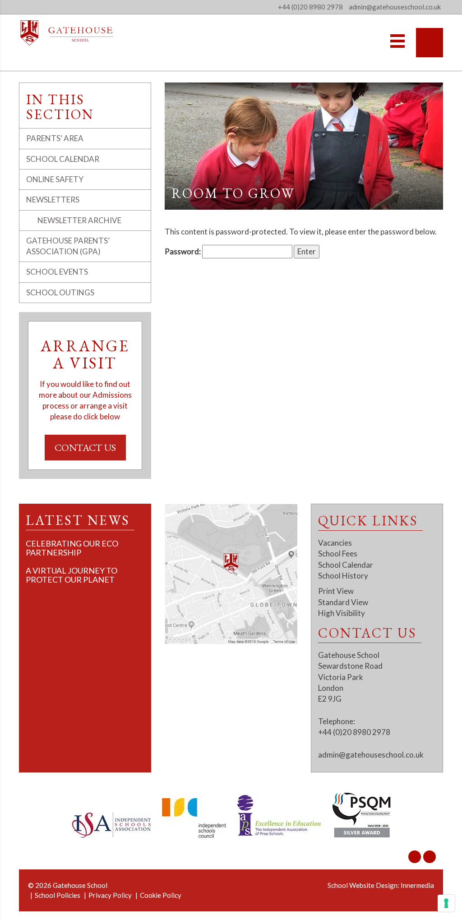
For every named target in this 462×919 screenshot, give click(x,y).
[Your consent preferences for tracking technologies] (446, 903)
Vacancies (335, 542)
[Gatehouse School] (67, 33)
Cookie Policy (160, 895)
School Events (57, 271)
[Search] (429, 42)
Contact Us (85, 447)
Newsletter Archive (79, 220)
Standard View (343, 602)
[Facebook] (429, 856)
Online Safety (54, 179)
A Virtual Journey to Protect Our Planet (71, 574)
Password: (183, 251)
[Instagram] (414, 856)
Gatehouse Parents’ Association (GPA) (68, 246)
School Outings (60, 292)
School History (343, 575)
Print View (336, 591)
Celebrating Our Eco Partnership (72, 547)
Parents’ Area (54, 138)
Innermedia (417, 885)
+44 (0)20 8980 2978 (310, 7)
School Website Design (362, 885)
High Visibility (341, 613)
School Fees (337, 553)
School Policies (57, 895)
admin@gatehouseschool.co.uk (371, 754)
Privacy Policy (110, 895)
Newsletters (52, 199)
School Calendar (62, 159)
